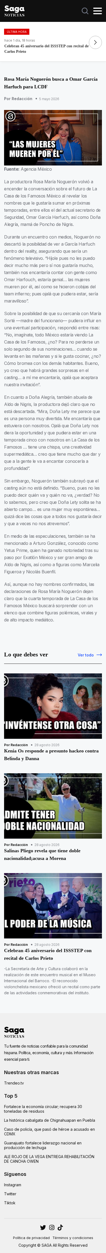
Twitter (10, 1193)
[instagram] (43, 1227)
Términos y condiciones (72, 1237)
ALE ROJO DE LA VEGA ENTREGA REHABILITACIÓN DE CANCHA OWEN (49, 1159)
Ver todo (86, 655)
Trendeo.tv (14, 1083)
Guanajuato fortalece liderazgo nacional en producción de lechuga (43, 1145)
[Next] (95, 42)
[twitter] (51, 1227)
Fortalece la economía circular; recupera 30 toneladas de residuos (43, 1109)
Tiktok (9, 1202)
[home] (14, 10)
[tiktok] (60, 1227)
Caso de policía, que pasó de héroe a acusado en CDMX (49, 1131)
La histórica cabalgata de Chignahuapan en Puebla (49, 1120)
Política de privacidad (31, 1237)
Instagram (12, 1184)
